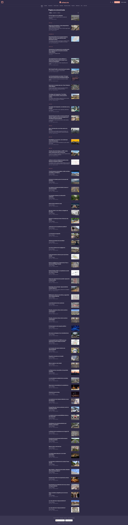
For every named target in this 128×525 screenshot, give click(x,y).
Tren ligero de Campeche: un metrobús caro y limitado (59, 107)
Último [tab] (50, 12)
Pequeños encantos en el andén (56, 356)
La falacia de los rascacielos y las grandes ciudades (58, 371)
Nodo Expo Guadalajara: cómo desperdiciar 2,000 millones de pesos (59, 26)
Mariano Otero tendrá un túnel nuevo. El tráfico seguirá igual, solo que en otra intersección (59, 29)
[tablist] (55, 13)
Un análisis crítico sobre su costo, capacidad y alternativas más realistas (59, 110)
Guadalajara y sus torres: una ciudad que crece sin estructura (58, 140)
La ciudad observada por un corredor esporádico (57, 454)
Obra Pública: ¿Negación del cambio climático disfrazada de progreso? (59, 470)
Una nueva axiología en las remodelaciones (59, 333)
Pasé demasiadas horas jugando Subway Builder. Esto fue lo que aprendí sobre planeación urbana (58, 38)
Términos (65, 517)
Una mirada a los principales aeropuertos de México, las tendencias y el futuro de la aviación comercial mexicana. (58, 132)
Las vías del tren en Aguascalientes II (57, 500)
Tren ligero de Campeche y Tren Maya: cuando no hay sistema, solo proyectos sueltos (58, 95)
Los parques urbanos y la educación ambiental (57, 196)
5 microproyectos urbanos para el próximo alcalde (58, 255)
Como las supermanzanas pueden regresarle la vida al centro (59, 279)
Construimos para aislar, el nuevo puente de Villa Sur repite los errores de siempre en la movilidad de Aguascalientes (59, 117)
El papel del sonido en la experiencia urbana (59, 477)
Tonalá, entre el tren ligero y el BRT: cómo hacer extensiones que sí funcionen (58, 151)
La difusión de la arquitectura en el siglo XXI (59, 431)
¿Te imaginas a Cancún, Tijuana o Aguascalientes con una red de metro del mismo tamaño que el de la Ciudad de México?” (59, 163)
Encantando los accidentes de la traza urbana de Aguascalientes (59, 485)
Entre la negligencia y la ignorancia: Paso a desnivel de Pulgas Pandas (58, 263)
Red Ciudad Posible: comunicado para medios (59, 69)
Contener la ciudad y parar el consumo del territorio (58, 180)
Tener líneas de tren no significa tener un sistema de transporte (58, 18)
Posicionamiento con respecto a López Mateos (57, 70)
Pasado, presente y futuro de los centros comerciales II (58, 310)
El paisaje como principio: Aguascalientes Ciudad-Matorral (58, 287)
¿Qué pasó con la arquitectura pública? (58, 226)
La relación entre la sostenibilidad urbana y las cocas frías (58, 416)
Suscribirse (117, 2)
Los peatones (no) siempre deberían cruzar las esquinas (59, 400)
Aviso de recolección (71, 517)
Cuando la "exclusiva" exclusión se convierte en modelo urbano (58, 79)
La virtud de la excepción (54, 233)
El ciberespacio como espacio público (57, 326)
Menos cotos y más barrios (55, 446)
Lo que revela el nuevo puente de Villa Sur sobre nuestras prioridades (59, 120)
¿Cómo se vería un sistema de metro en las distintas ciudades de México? (58, 160)
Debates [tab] (58, 12)
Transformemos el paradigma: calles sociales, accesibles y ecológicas (59, 172)
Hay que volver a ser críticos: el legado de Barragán (58, 211)
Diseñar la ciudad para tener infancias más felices (58, 219)
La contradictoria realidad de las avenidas (58, 378)
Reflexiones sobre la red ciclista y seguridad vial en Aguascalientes (59, 295)
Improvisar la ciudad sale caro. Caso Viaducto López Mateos (59, 86)
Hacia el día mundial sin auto (55, 203)
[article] (64, 18)
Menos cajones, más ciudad (55, 363)
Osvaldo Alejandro (56, 111)
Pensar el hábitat (52, 174)
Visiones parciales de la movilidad (56, 240)
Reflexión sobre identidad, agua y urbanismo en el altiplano (59, 289)
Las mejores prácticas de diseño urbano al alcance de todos (58, 188)
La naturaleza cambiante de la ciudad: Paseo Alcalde (59, 462)
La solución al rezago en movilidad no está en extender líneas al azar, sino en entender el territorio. (59, 154)
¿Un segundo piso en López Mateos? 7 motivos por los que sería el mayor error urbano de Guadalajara (58, 60)
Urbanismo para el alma (54, 392)
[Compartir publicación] (113, 2)
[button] (41, 5)
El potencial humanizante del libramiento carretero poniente (58, 439)
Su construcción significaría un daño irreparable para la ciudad (58, 63)
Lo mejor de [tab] (54, 12)
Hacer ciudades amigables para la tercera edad (58, 493)
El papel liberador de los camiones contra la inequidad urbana (59, 408)
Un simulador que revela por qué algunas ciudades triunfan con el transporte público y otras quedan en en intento (59, 41)
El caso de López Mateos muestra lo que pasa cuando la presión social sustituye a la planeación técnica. (58, 88)
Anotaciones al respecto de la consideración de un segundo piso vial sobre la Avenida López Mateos (59, 51)
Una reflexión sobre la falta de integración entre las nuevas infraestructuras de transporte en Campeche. (59, 99)
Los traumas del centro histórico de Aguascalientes (57, 349)
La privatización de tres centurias (56, 303)
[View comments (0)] (56, 20)
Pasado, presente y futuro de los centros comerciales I (58, 318)
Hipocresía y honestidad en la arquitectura (58, 385)
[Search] (111, 2)
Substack (58, 522)
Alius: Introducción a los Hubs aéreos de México (58, 129)
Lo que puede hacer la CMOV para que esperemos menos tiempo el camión (57, 341)
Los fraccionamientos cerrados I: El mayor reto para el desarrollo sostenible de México (59, 77)
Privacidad (61, 517)
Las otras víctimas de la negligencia (57, 247)
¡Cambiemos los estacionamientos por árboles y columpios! (57, 424)
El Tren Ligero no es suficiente (56, 15)
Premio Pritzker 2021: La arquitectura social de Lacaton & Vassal (59, 271)
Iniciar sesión (123, 2)
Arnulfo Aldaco (53, 19)
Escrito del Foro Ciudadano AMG (54, 53)
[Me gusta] (49, 192)
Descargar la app (69, 520)
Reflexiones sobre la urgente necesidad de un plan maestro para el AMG (59, 143)
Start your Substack (60, 520)
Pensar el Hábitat (52, 257)
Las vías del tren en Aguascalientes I (57, 507)
